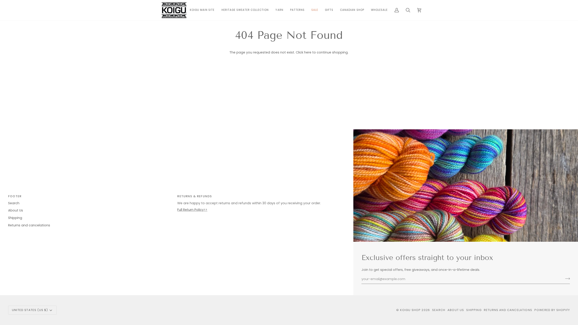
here (307, 52)
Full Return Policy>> (192, 209)
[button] (279, 10)
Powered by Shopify (552, 310)
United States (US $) (30, 310)
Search (13, 203)
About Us (15, 210)
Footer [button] (14, 196)
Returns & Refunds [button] (194, 196)
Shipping (15, 218)
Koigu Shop (410, 310)
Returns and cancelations (29, 225)
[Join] (566, 278)
